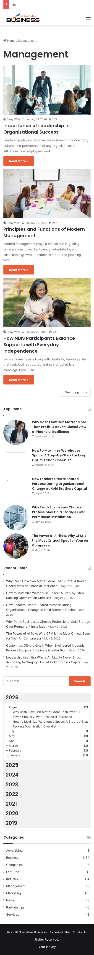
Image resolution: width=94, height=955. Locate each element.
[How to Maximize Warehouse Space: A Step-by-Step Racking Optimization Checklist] (16, 460)
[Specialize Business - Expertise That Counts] (21, 17)
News (10, 900)
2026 (12, 697)
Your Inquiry (47, 947)
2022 (12, 794)
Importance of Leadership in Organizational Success (36, 128)
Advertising (14, 850)
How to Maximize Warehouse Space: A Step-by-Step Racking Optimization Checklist (58, 455)
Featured (12, 872)
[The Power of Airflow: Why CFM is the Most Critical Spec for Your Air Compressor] (16, 546)
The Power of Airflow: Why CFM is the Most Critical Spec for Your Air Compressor (60, 540)
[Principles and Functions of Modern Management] (47, 193)
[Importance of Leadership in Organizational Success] (47, 90)
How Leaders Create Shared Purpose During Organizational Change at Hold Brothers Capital (59, 484)
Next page (72, 392)
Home (11, 40)
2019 (11, 823)
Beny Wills (13, 119)
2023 (12, 784)
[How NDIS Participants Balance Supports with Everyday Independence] (47, 302)
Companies (14, 865)
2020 (12, 813)
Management (16, 886)
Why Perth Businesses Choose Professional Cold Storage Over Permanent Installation (58, 512)
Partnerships (15, 907)
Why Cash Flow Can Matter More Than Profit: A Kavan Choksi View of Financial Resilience (59, 427)
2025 (12, 765)
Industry (12, 879)
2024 (12, 774)
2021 (11, 803)
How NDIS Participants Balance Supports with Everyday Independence (39, 344)
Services (12, 914)
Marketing (13, 893)
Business (12, 857)
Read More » (18, 161)
